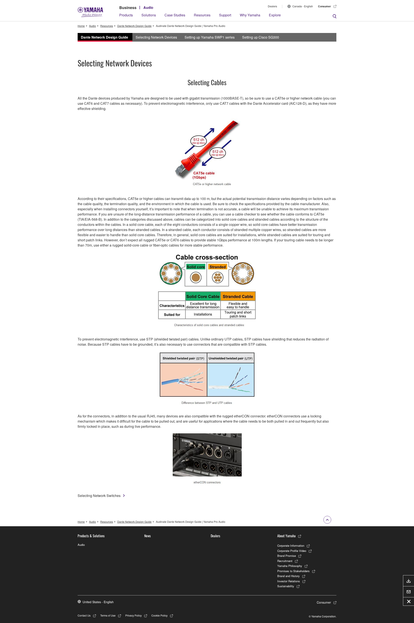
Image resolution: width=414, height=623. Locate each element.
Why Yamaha (250, 14)
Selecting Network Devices (156, 37)
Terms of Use (108, 615)
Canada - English (302, 6)
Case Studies (175, 14)
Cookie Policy (159, 615)
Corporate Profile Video (291, 551)
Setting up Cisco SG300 (260, 37)
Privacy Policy (133, 615)
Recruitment (284, 561)
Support (225, 14)
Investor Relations (288, 581)
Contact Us (84, 615)
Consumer (324, 6)
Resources (202, 14)
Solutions (148, 14)
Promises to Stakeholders (293, 571)
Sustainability (285, 586)
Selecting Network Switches (99, 495)
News (147, 535)
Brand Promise (286, 556)
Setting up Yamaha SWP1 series (210, 37)
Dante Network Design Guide (134, 26)
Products (126, 14)
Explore (275, 14)
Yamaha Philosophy (289, 566)
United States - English (98, 602)
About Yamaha (286, 535)
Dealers (272, 6)
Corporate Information (290, 545)
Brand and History (288, 576)
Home (81, 26)
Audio (148, 7)
